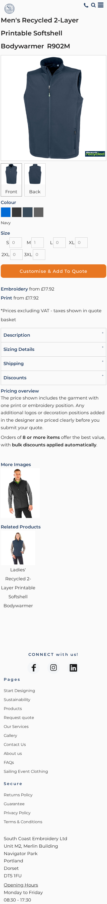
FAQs (9, 762)
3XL (28, 254)
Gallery (10, 735)
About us (13, 753)
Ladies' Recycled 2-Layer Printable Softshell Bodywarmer (18, 587)
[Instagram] (53, 668)
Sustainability (17, 699)
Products (13, 708)
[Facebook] (33, 668)
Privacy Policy (17, 812)
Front (11, 192)
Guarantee (14, 804)
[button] (93, 4)
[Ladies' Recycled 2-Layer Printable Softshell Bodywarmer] (18, 547)
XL (72, 242)
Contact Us (15, 744)
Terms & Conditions (23, 821)
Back (35, 192)
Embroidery (14, 289)
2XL (5, 254)
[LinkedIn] (73, 668)
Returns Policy (18, 795)
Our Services (16, 726)
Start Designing (19, 690)
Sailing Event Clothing (26, 771)
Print (6, 298)
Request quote (19, 717)
